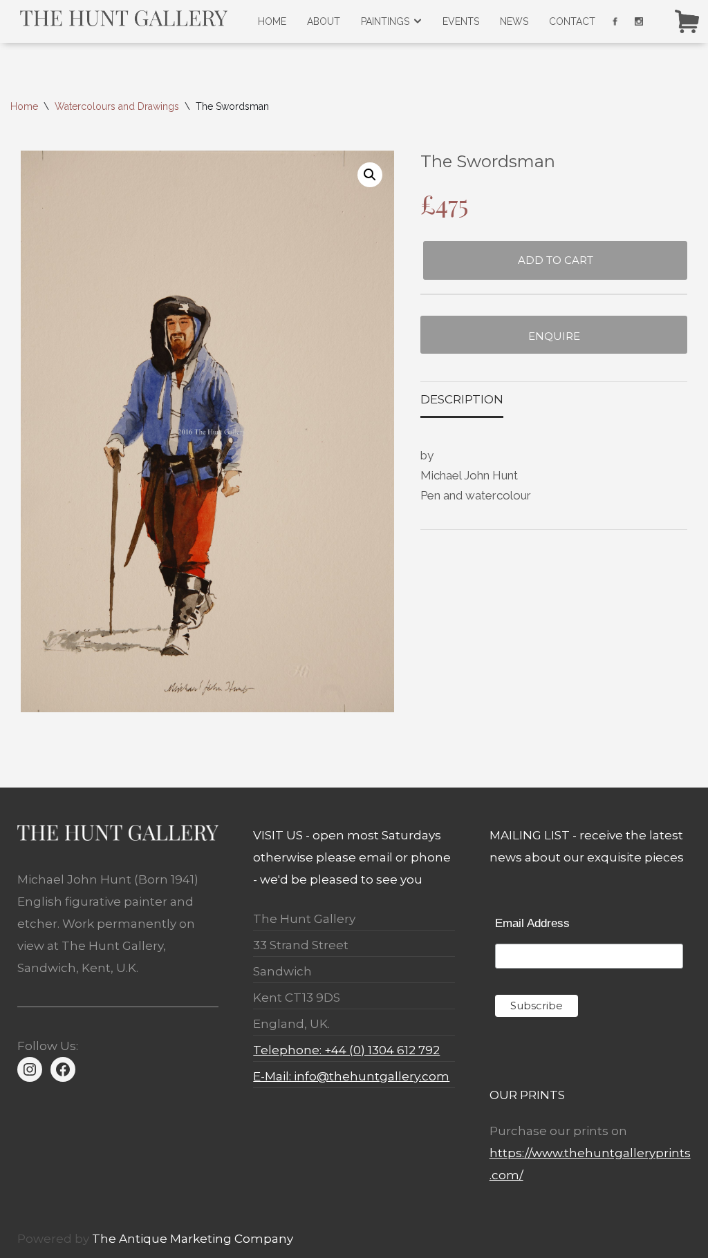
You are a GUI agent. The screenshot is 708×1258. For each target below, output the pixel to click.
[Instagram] (29, 1069)
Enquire (554, 336)
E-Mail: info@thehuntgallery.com (351, 1076)
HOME (272, 21)
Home (24, 106)
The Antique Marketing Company (192, 1239)
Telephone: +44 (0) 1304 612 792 (346, 1050)
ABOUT (323, 21)
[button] (369, 174)
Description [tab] (461, 399)
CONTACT (572, 21)
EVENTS (460, 21)
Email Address (532, 923)
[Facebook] (62, 1069)
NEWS (514, 21)
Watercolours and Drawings (117, 106)
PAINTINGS (385, 21)
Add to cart (555, 260)
